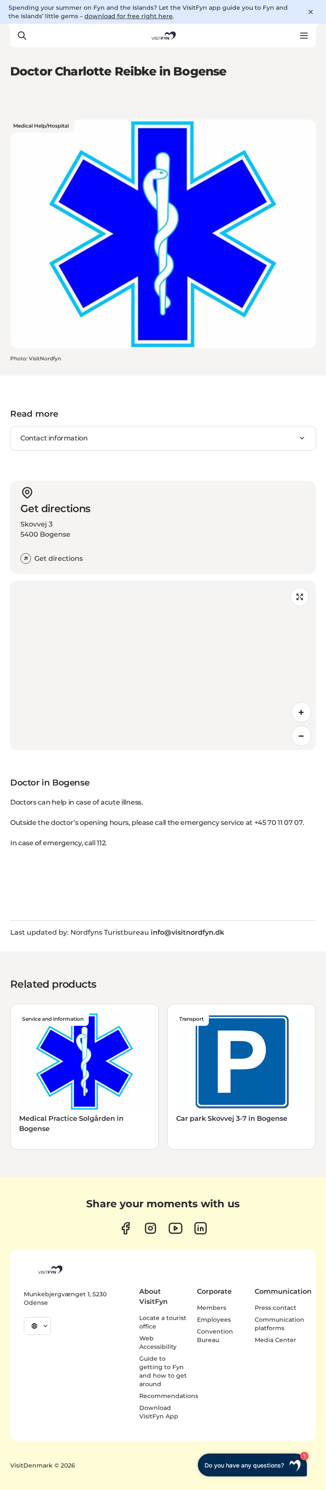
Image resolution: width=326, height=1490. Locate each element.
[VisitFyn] (50, 1269)
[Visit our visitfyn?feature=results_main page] (175, 1228)
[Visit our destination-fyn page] (200, 1228)
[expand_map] (299, 597)
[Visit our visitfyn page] (150, 1228)
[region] (163, 665)
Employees (214, 1319)
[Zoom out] (301, 736)
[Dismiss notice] (311, 12)
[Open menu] (303, 35)
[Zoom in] (301, 712)
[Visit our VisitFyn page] (125, 1228)
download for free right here (128, 16)
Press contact (275, 1308)
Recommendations (168, 1396)
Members (211, 1308)
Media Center (275, 1340)
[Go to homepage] (163, 36)
